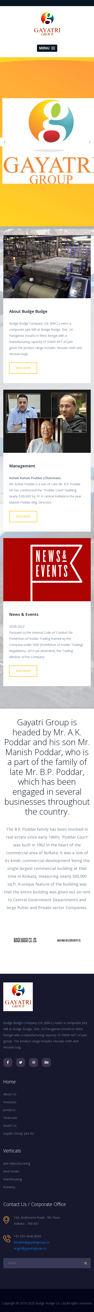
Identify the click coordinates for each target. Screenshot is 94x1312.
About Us (9, 1094)
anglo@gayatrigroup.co (30, 1248)
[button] (47, 48)
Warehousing (12, 1179)
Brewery (9, 1187)
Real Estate (11, 1171)
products (9, 1110)
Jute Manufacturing (16, 1163)
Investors (9, 1102)
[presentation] (4, 142)
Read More (23, 368)
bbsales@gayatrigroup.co (31, 1242)
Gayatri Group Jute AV (18, 1133)
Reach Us (10, 1125)
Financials (10, 1118)
